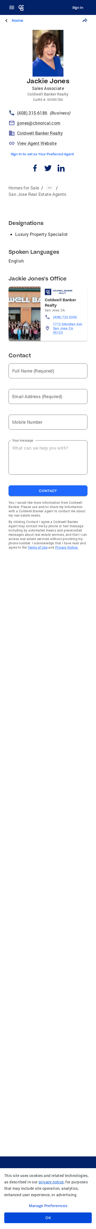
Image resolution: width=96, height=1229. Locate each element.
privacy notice (51, 1181)
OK (48, 1217)
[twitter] (48, 169)
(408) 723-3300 (65, 317)
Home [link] (17, 20)
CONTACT (48, 491)
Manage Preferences (48, 1205)
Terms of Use (37, 547)
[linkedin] (61, 169)
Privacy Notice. (66, 547)
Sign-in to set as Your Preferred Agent (42, 154)
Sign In (77, 7)
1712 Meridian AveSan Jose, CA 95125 (67, 328)
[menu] (13, 7)
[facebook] (35, 169)
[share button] (85, 20)
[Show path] (49, 188)
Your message (22, 440)
